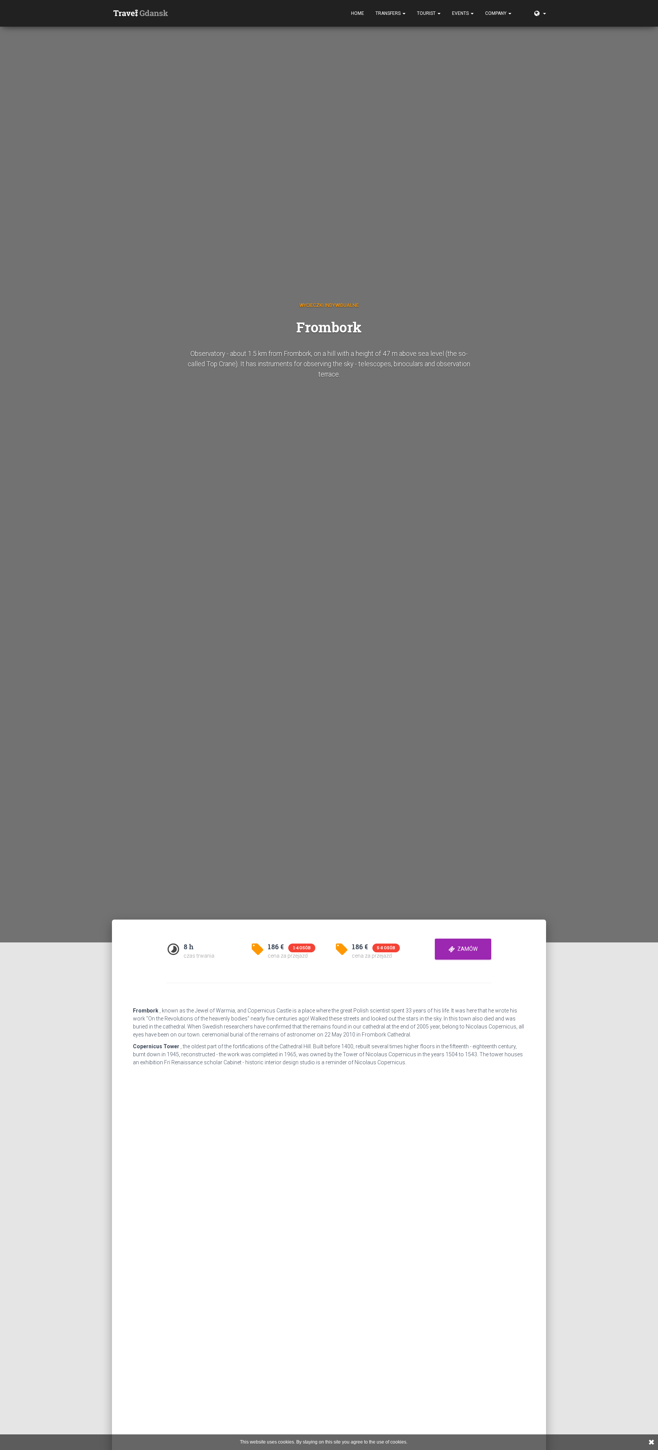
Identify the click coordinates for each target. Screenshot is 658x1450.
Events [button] (461, 13)
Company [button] (496, 13)
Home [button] (357, 13)
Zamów (466, 949)
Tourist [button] (427, 13)
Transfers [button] (388, 13)
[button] (523, 9)
